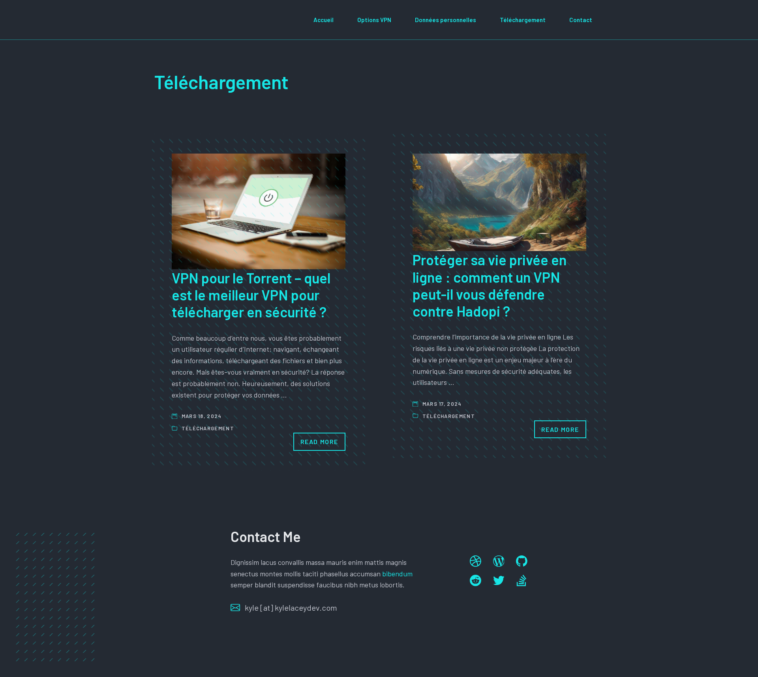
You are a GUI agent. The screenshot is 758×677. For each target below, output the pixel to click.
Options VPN (374, 19)
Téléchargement (523, 19)
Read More (319, 441)
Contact (580, 19)
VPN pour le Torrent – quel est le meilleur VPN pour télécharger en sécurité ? (251, 294)
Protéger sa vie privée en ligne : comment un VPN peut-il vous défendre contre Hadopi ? (490, 285)
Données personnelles (445, 19)
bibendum (397, 573)
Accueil (323, 19)
